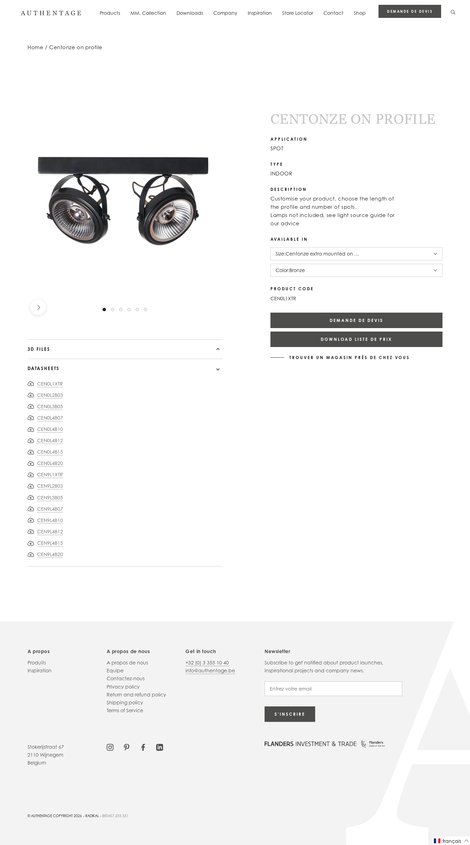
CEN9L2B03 (50, 486)
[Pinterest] (126, 747)
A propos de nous (127, 662)
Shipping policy (125, 702)
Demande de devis (409, 11)
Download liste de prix (356, 339)
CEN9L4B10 (50, 520)
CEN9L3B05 (50, 497)
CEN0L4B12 (50, 440)
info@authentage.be (210, 670)
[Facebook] (143, 747)
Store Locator (297, 13)
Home (35, 47)
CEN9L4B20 (50, 554)
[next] (38, 307)
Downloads (190, 13)
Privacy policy (123, 687)
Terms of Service (125, 710)
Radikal (92, 816)
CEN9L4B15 (50, 543)
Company (225, 13)
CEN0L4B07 (50, 418)
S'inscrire (290, 714)
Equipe (115, 670)
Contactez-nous (126, 678)
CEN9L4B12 (50, 531)
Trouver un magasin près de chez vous (349, 358)
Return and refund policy (136, 694)
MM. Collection (148, 13)
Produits (37, 662)
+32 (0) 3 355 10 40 (207, 662)
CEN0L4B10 (50, 429)
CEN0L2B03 (50, 395)
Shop (360, 13)
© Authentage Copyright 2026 (55, 816)
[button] (451, 840)
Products (110, 13)
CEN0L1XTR (50, 384)
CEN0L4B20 (50, 463)
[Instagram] (110, 747)
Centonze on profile (76, 47)
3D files (39, 349)
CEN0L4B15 (50, 452)
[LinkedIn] (159, 747)
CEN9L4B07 (50, 509)
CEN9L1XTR (50, 474)
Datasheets (44, 368)
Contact (333, 13)
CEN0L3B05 (50, 406)
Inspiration (260, 13)
